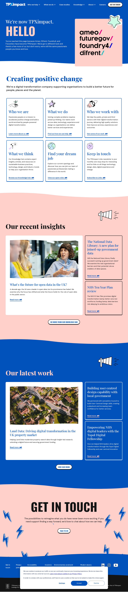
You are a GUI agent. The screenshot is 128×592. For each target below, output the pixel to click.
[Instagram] (109, 565)
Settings (62, 583)
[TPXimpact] (16, 5)
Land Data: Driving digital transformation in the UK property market (43, 433)
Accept (79, 583)
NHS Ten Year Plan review (100, 289)
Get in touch (115, 4)
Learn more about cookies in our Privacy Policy (66, 574)
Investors (48, 565)
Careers (102, 5)
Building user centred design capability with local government (102, 392)
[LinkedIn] (103, 565)
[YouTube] (116, 565)
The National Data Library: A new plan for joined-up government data (102, 247)
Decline (96, 583)
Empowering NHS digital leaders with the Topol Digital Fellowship (103, 433)
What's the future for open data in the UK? (38, 284)
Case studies (64, 5)
